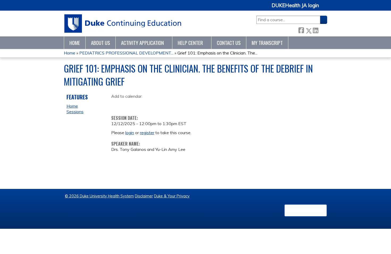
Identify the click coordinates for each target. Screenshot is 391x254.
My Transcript (267, 42)
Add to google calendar (116, 104)
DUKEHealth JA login (295, 5)
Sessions (75, 111)
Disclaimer (144, 196)
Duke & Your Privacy (172, 196)
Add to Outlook (153, 104)
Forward (322, 29)
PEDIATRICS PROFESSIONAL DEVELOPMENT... (126, 53)
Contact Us (229, 42)
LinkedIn (315, 30)
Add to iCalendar (140, 104)
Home (74, 42)
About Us (100, 42)
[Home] (123, 23)
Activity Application (142, 42)
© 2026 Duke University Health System (99, 196)
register (147, 132)
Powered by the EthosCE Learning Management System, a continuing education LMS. (305, 210)
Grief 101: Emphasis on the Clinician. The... (217, 53)
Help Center (190, 42)
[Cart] (325, 8)
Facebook (301, 30)
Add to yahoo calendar (128, 104)
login (129, 132)
